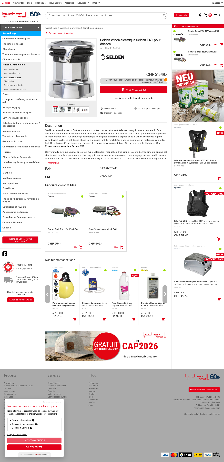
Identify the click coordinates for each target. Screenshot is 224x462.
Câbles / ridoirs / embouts (16, 157)
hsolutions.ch (214, 414)
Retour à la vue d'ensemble (59, 33)
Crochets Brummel (12, 222)
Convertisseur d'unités (57, 397)
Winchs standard (11, 69)
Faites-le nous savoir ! (20, 299)
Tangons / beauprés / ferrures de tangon (20, 200)
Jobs (91, 405)
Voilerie (6, 167)
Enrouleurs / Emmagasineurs (18, 217)
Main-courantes (11, 131)
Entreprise (93, 383)
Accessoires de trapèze (15, 212)
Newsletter (18, 2)
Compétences (54, 383)
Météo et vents (54, 394)
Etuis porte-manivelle (13, 85)
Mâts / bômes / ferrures (15, 193)
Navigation (9, 383)
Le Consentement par (34, 454)
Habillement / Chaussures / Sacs (18, 386)
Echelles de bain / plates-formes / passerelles (21, 124)
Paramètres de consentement (207, 408)
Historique (93, 386)
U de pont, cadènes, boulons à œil (19, 100)
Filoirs (6, 94)
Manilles (7, 172)
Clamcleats (8, 49)
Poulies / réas (10, 394)
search (164, 16)
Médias (92, 402)
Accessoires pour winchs (15, 89)
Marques (69, 2)
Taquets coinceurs (12, 43)
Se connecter (181, 15)
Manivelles (9, 81)
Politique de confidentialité (17, 435)
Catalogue (40, 2)
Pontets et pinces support (17, 112)
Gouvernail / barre (12, 141)
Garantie (51, 391)
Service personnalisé (57, 386)
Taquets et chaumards (14, 136)
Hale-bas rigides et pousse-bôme (21, 162)
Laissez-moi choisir (34, 440)
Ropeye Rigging (11, 107)
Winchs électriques (12, 77)
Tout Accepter (34, 447)
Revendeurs (55, 2)
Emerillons (8, 188)
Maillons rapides (11, 178)
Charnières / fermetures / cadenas (21, 146)
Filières (6, 152)
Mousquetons (10, 183)
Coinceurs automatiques (16, 38)
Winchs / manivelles (70, 28)
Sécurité (7, 388)
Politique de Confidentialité (208, 405)
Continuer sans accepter (52, 402)
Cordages (8, 397)
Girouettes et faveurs (14, 206)
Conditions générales (210, 402)
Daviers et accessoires (15, 117)
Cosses (6, 227)
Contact (6, 2)
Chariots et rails (11, 59)
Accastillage (9, 33)
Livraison (52, 388)
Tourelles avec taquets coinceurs (21, 54)
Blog (29, 2)
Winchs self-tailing (12, 73)
